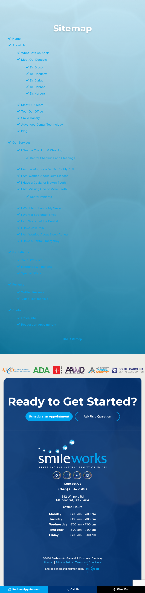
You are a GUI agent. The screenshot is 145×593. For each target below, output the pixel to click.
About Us (18, 45)
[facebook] (67, 475)
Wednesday (58, 524)
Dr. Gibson (37, 67)
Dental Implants (41, 197)
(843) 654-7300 (72, 489)
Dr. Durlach (37, 80)
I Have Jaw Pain (32, 228)
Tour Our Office (32, 111)
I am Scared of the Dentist (39, 221)
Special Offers (31, 273)
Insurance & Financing (37, 266)
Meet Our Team (32, 105)
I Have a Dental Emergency (40, 241)
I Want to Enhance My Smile (41, 208)
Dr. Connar (37, 87)
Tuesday (55, 519)
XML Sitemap (72, 339)
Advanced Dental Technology (42, 124)
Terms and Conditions (88, 562)
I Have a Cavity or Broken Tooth (43, 182)
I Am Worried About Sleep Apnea (44, 234)
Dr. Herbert (37, 93)
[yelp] (77, 475)
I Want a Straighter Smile (38, 214)
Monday (55, 514)
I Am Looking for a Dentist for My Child (48, 169)
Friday (54, 535)
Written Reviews (32, 292)
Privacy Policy (64, 562)
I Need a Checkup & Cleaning (41, 150)
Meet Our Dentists (34, 59)
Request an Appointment (38, 324)
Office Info (28, 318)
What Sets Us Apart (35, 53)
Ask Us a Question (97, 416)
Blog (24, 131)
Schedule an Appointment (49, 416)
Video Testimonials (34, 299)
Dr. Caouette (39, 74)
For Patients (20, 252)
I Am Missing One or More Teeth (44, 189)
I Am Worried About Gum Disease (44, 176)
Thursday (56, 529)
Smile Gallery (30, 118)
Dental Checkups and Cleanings (52, 158)
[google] (57, 475)
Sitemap (48, 562)
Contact (18, 310)
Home (16, 38)
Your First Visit (31, 260)
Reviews (18, 284)
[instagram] (87, 475)
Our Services (21, 142)
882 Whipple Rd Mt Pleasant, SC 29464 (72, 498)
